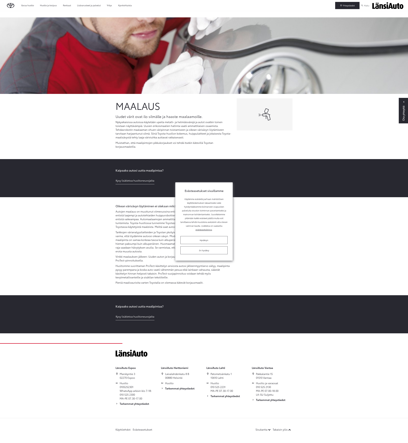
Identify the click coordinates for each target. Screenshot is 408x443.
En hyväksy (204, 250)
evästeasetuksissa (204, 229)
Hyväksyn (204, 240)
